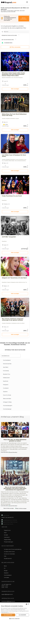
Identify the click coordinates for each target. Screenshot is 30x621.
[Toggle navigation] (27, 2)
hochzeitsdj (6, 370)
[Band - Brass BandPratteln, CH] (15, 184)
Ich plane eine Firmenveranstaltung (12, 549)
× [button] (28, 604)
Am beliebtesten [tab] (5, 355)
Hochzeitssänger (7, 409)
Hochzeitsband (6, 360)
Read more (11, 612)
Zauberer (5, 391)
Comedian (6, 577)
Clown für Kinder (7, 395)
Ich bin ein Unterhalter (9, 554)
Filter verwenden (15, 47)
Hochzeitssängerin (7, 405)
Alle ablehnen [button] (22, 614)
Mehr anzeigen (15, 88)
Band (5, 566)
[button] (15, 618)
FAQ (5, 556)
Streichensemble (7, 363)
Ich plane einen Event (9, 551)
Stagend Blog (7, 539)
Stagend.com (7, 530)
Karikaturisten (6, 377)
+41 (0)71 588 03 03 (6, 584)
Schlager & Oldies (7, 402)
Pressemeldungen (8, 541)
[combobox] (26, 604)
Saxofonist (5, 381)
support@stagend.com (7, 594)
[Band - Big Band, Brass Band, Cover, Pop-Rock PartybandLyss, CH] (15, 61)
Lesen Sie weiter (5, 452)
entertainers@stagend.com (8, 601)
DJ (4, 568)
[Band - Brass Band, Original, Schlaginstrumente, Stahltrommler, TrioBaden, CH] (15, 266)
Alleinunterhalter (7, 398)
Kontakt (6, 535)
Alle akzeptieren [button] (8, 614)
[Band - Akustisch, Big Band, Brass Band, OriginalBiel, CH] (15, 102)
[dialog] (15, 611)
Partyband (5, 384)
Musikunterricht (8, 558)
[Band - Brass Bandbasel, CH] (15, 225)
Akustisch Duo (6, 374)
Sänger (5, 570)
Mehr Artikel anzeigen (9, 508)
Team (5, 532)
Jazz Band (5, 367)
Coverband (5, 388)
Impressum (7, 537)
